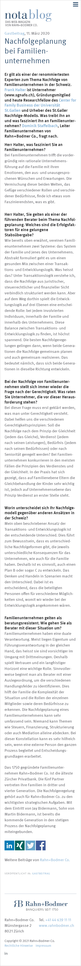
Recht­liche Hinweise (19, 946)
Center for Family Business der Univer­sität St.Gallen (40, 105)
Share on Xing (20, 845)
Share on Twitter (30, 845)
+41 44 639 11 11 (58, 919)
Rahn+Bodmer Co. (55, 859)
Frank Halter (15, 89)
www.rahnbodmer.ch (56, 925)
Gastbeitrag (14, 33)
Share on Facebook (41, 845)
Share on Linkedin (9, 845)
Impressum (43, 946)
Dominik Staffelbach (40, 125)
